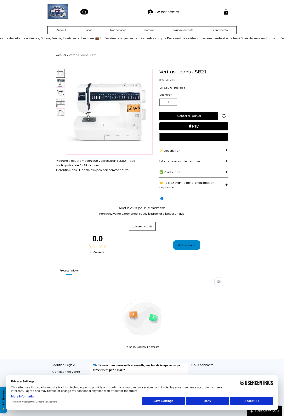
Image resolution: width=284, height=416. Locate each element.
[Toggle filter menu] (218, 281)
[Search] (84, 11)
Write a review (186, 245)
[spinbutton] (168, 102)
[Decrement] (162, 102)
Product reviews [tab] (69, 270)
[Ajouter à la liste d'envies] (224, 116)
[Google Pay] (193, 137)
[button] (226, 11)
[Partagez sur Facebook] (162, 198)
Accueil (61, 55)
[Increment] (174, 102)
